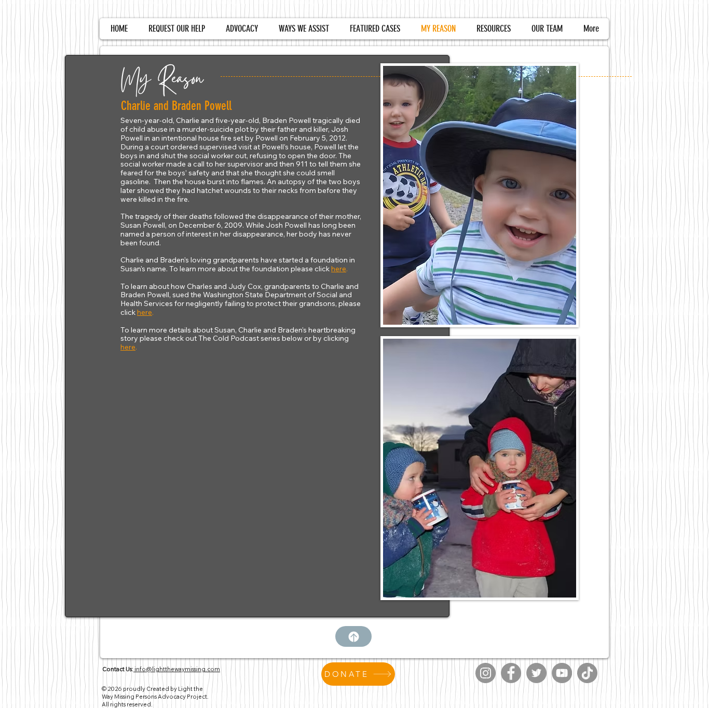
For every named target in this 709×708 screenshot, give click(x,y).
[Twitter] (536, 673)
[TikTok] (587, 673)
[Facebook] (511, 673)
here (338, 268)
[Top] (353, 636)
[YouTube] (562, 673)
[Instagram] (485, 673)
